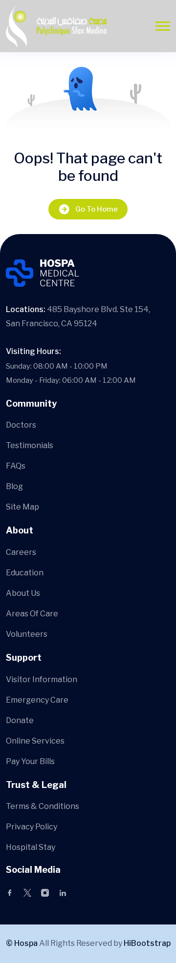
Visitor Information (41, 679)
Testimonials (29, 445)
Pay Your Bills (30, 761)
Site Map (22, 506)
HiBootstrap (147, 943)
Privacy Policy (31, 826)
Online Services (35, 741)
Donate (20, 720)
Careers (21, 552)
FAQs (15, 466)
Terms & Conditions (42, 806)
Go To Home (96, 209)
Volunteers (26, 634)
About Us (23, 593)
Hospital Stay (30, 847)
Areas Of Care (32, 613)
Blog (14, 486)
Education (25, 572)
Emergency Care (37, 700)
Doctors (21, 425)
